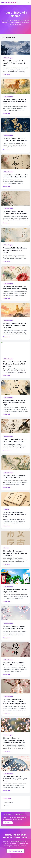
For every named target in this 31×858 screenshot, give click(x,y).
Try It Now (8, 823)
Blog (2, 37)
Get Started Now (14, 851)
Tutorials (6, 509)
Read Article (6, 74)
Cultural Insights (8, 58)
